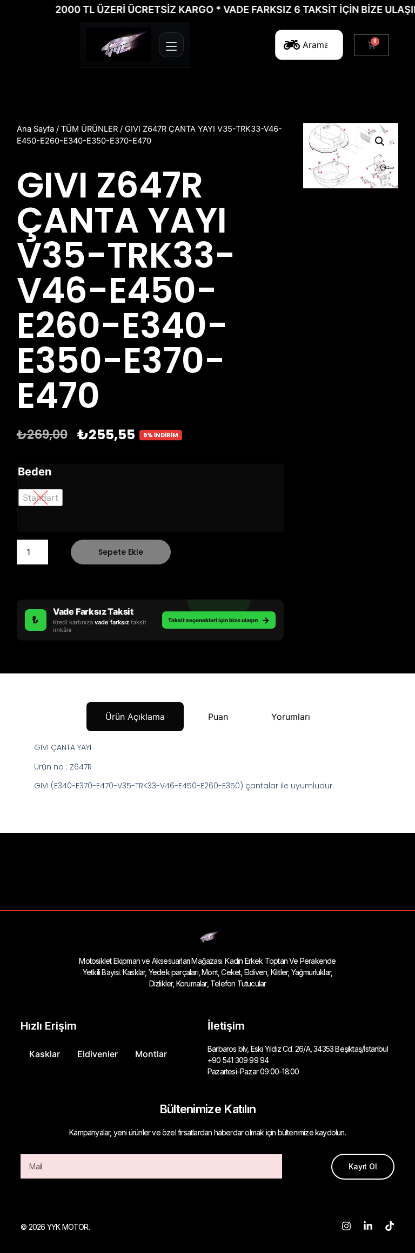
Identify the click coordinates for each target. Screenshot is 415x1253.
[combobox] (309, 45)
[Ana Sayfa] (118, 45)
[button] (380, 141)
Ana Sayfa (35, 129)
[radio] (40, 497)
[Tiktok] (389, 1226)
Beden (34, 471)
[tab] (135, 716)
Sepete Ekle (120, 552)
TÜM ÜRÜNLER (89, 129)
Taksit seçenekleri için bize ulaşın (219, 620)
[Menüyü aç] (171, 44)
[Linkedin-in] (368, 1226)
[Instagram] (346, 1226)
